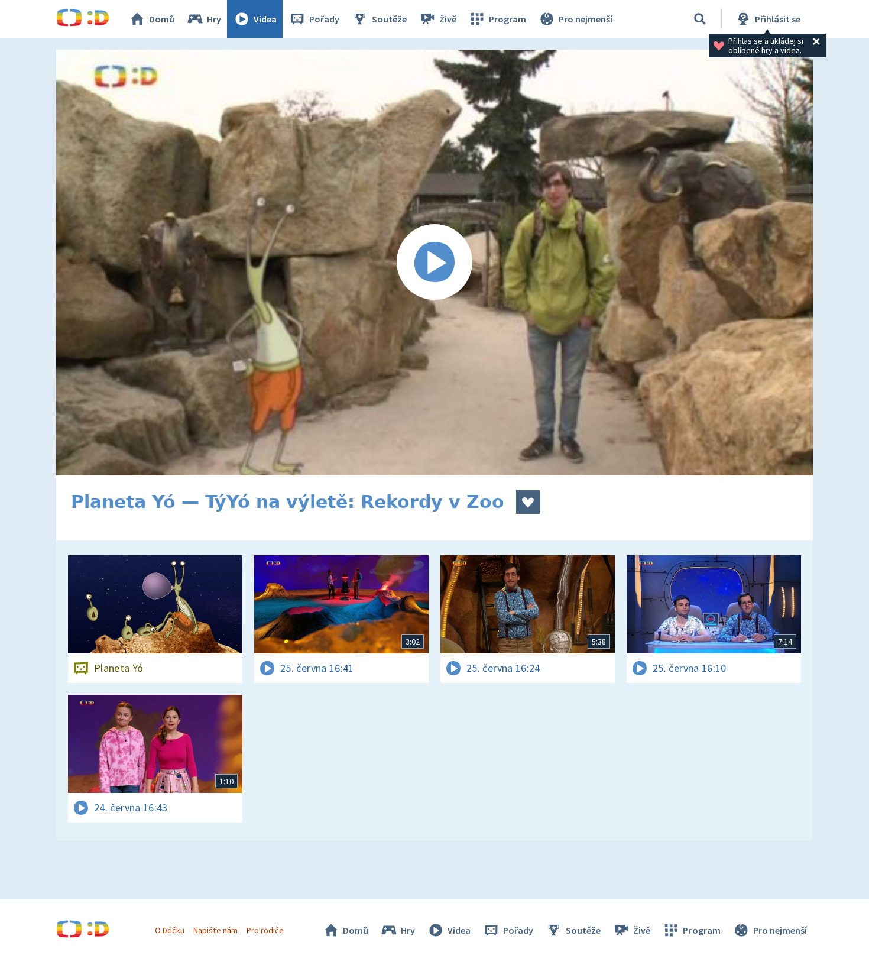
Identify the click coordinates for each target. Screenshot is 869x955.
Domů (161, 19)
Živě (447, 19)
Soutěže (389, 19)
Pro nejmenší (585, 19)
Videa (265, 19)
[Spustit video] (434, 262)
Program (507, 19)
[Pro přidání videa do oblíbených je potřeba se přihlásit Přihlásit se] (528, 502)
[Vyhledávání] (700, 19)
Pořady (324, 19)
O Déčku (169, 930)
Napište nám (215, 930)
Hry (214, 19)
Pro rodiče (265, 930)
